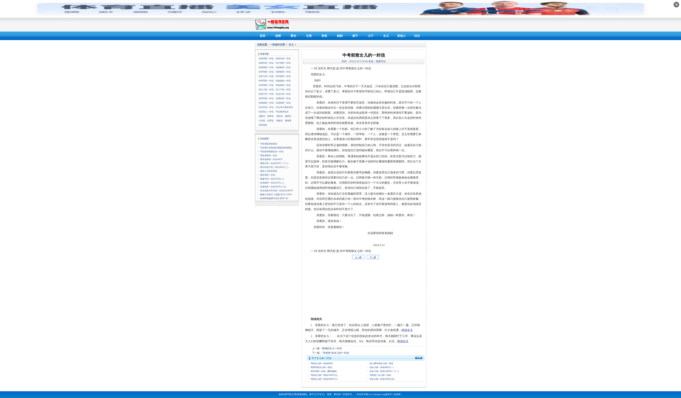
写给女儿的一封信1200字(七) (324, 375)
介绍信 (262, 120)
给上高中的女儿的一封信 (381, 363)
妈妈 (340, 35)
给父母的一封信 (283, 63)
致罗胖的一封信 (267, 175)
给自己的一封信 (283, 94)
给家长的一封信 (266, 63)
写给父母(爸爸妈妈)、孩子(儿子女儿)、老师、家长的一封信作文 (319, 394)
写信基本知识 (282, 111)
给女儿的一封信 (266, 89)
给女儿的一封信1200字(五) (382, 379)
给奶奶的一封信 (283, 72)
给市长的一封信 (266, 107)
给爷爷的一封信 (266, 72)
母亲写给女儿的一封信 (321, 367)
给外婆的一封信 (283, 76)
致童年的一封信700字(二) (272, 179)
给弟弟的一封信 (266, 85)
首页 (262, 35)
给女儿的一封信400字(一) (382, 367)
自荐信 (270, 120)
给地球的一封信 (283, 103)
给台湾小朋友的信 (284, 107)
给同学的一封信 (266, 98)
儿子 (370, 35)
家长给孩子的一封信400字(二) (274, 167)
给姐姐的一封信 (283, 80)
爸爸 (324, 35)
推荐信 (270, 116)
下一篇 (373, 257)
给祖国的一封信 (266, 103)
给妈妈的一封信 (283, 67)
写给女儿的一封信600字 (322, 363)
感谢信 (288, 116)
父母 (309, 35)
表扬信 (279, 120)
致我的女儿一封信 (332, 348)
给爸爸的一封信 (266, 67)
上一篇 (358, 257)
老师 (278, 35)
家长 (293, 35)
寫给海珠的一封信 (268, 155)
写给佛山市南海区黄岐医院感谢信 (276, 147)
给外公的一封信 (266, 76)
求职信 (279, 116)
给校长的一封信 (283, 58)
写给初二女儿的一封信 (380, 375)
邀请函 (288, 120)
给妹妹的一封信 (283, 85)
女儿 (386, 35)
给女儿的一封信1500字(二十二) (384, 371)
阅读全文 (407, 330)
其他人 (401, 35)
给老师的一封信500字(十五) (273, 186)
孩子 (355, 35)
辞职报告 (263, 125)
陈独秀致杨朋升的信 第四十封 (274, 198)
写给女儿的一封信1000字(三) (324, 379)
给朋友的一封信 (283, 98)
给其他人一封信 (266, 111)
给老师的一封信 (266, 58)
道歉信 (262, 116)
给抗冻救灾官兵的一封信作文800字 (276, 190)
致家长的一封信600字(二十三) (274, 163)
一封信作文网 (277, 44)
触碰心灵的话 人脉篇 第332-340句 (276, 194)
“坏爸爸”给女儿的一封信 (335, 353)
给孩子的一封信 (266, 94)
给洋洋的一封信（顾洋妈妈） (324, 371)
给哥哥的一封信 (266, 80)
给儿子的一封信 (283, 89)
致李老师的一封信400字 (271, 159)
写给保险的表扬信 (268, 144)
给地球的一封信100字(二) (272, 183)
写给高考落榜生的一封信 (272, 151)
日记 (417, 35)
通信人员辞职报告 (268, 171)
